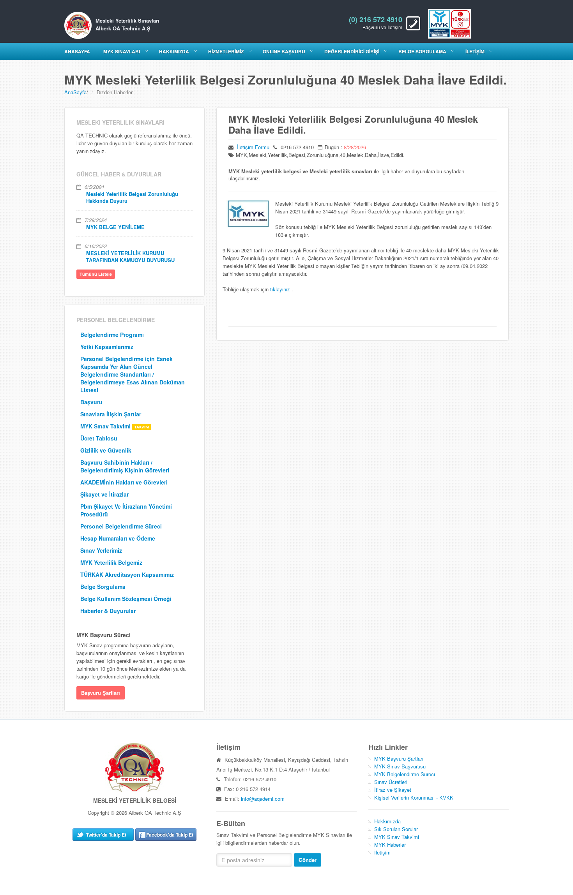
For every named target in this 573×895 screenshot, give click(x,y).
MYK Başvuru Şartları (398, 758)
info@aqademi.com (263, 798)
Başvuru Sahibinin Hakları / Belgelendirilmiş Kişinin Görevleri (124, 466)
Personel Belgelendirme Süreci (121, 526)
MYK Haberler (390, 844)
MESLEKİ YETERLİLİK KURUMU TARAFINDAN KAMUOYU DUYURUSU (130, 256)
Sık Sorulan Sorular (396, 829)
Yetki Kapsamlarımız (106, 347)
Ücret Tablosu (98, 438)
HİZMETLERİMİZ (226, 51)
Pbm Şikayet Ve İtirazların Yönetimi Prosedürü (126, 510)
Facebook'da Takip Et (169, 834)
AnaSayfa (75, 92)
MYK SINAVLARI (121, 51)
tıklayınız (281, 289)
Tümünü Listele (96, 274)
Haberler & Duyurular (108, 611)
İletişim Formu (253, 147)
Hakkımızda (387, 821)
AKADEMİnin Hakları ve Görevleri (124, 482)
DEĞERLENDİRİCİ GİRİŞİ (351, 51)
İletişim (382, 852)
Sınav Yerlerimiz (101, 550)
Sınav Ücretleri (390, 782)
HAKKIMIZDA (174, 51)
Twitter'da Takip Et (106, 834)
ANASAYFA (77, 51)
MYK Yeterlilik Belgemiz (111, 562)
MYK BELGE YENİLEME (115, 227)
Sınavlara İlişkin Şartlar (110, 414)
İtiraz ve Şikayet (392, 789)
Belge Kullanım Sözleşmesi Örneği (126, 599)
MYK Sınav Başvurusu (400, 766)
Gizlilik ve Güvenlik (105, 450)
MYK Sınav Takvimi (106, 426)
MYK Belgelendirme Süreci (404, 774)
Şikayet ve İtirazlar (104, 494)
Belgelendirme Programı (112, 334)
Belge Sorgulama (422, 51)
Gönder (308, 859)
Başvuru (91, 402)
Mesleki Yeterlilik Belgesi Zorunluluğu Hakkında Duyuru (132, 197)
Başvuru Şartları (100, 692)
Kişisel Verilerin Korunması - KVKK (413, 797)
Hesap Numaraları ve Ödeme (117, 538)
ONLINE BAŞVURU (284, 51)
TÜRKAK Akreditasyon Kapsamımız (127, 574)
